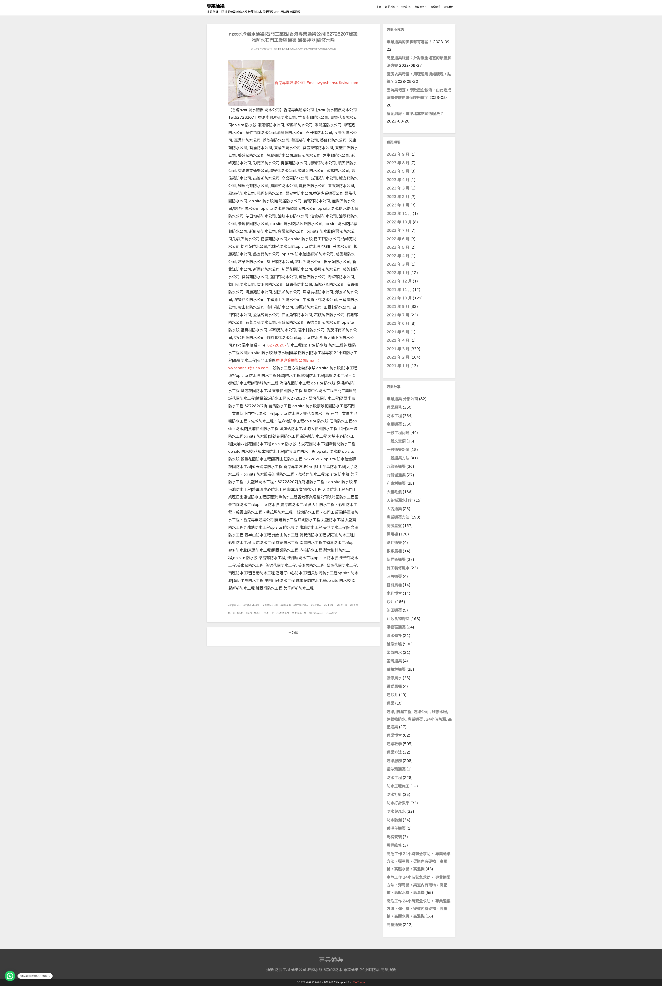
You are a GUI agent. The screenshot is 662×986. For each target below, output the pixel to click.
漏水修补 (329, 605)
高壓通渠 (395, 424)
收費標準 (419, 6)
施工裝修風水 (301, 605)
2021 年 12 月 (399, 281)
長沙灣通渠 (396, 769)
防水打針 (302, 49)
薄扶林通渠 (396, 669)
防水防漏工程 (299, 613)
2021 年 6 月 (398, 323)
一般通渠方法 (398, 458)
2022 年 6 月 (398, 239)
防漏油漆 (332, 613)
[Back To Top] (656, 979)
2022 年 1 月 (398, 273)
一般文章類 (396, 441)
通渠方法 (394, 752)
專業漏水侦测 (271, 605)
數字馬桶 (394, 551)
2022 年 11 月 (399, 213)
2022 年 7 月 (398, 230)
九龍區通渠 (396, 466)
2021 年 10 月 (399, 298)
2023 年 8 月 (398, 163)
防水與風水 (323, 49)
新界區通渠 (396, 559)
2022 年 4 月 (398, 256)
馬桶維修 (394, 845)
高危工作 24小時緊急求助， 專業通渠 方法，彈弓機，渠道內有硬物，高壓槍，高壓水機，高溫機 (418, 861)
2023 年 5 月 (398, 171)
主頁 (378, 6)
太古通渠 (394, 509)
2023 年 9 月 (398, 154)
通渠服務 (395, 407)
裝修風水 (285, 49)
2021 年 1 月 (398, 366)
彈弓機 (392, 534)
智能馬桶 (394, 585)
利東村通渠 (396, 483)
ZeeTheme (359, 982)
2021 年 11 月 (399, 289)
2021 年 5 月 (398, 332)
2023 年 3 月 (398, 188)
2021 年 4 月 (398, 340)
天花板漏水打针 (252, 605)
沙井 (390, 602)
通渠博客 (394, 735)
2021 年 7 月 (398, 315)
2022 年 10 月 (399, 222)
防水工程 (294, 49)
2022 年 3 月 (398, 264)
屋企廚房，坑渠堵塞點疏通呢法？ (415, 113)
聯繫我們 (449, 6)
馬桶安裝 (394, 837)
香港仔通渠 (396, 828)
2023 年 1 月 (398, 205)
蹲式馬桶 (394, 686)
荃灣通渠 (394, 661)
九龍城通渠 (396, 475)
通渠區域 (390, 6)
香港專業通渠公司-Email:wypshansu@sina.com (316, 82)
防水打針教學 (312, 49)
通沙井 (392, 695)
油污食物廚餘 (398, 619)
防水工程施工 (254, 613)
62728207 (277, 345)
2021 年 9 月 (398, 306)
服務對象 (406, 6)
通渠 (390, 703)
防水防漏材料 (317, 613)
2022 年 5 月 (398, 247)
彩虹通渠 (394, 542)
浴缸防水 (316, 605)
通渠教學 (394, 744)
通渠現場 (435, 6)
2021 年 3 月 (398, 349)
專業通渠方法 (398, 517)
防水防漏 (332, 49)
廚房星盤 (286, 605)
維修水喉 (277, 49)
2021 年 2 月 (398, 357)
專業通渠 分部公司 (402, 399)
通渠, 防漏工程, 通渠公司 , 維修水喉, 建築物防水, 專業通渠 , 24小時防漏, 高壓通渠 (419, 719)
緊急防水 (394, 652)
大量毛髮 (394, 492)
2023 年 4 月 (398, 180)
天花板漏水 (235, 605)
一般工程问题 (398, 433)
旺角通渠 (394, 576)
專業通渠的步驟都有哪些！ (409, 42)
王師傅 (256, 49)
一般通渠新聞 (398, 449)
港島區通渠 (396, 627)
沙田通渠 (394, 610)
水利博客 (394, 593)
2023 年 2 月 (398, 196)
